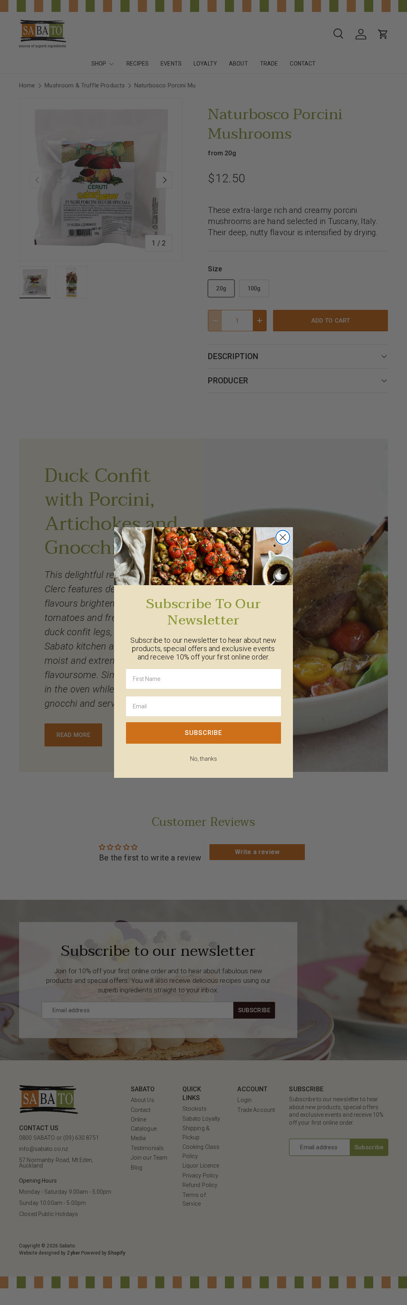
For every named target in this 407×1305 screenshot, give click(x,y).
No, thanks (203, 759)
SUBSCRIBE (203, 733)
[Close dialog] (283, 537)
